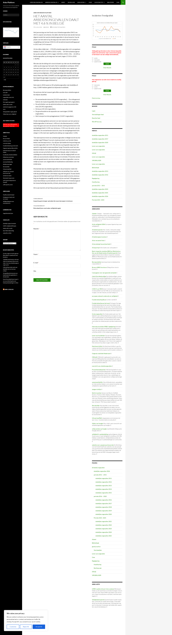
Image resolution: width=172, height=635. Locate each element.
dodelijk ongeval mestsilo (9, 223)
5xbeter (94, 213)
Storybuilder (96, 405)
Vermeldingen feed (98, 114)
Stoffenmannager (7, 164)
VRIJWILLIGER (71, 2)
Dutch (8, 47)
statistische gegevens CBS (9, 107)
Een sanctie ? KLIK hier (9, 126)
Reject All (26, 627)
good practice (98, 2)
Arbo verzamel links (98, 240)
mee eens (97, 60)
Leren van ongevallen (36, 2)
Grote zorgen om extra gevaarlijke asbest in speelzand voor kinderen (11, 255)
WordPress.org (96, 121)
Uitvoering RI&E (97, 418)
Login (93, 111)
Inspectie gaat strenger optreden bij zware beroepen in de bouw (53, 200)
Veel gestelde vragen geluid (10, 111)
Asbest (63, 2)
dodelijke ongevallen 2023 (104, 528)
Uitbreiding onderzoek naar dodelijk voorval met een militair (10, 269)
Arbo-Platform (9, 2)
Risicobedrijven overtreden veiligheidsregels (47, 207)
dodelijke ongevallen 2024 (100, 189)
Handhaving (95, 182)
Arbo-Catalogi (9, 289)
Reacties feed (96, 118)
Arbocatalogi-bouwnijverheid (101, 244)
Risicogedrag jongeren (9, 102)
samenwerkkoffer (97, 382)
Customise (13, 627)
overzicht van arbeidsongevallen (102, 366)
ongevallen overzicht (8, 97)
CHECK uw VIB (97, 289)
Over (117, 2)
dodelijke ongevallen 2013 (100, 171)
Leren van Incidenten (98, 335)
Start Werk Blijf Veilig (8, 230)
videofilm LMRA (7, 233)
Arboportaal (96, 247)
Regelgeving (81, 2)
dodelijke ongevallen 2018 (104, 507)
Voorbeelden (98, 550)
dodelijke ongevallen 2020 (100, 142)
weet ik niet (97, 61)
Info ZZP (5, 92)
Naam (35, 254)
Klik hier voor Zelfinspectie (10, 124)
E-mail (36, 263)
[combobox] (11, 15)
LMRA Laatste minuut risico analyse (103, 589)
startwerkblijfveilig (8, 162)
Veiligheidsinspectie (98, 600)
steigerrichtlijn (96, 389)
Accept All (39, 627)
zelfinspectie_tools (8, 184)
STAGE (90, 2)
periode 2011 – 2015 (98, 185)
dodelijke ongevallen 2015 (104, 493)
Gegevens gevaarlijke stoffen (10, 148)
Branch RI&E (6, 138)
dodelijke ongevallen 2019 (104, 511)
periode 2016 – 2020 (100, 496)
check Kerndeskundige (99, 276)
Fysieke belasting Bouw (99, 300)
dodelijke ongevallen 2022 (104, 525)
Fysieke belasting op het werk (101, 303)
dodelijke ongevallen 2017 (100, 139)
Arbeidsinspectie (97, 230)
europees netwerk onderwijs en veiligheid (105, 296)
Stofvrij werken (96, 393)
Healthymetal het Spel (8, 195)
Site (34, 271)
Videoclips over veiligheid (9, 114)
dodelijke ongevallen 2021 (104, 521)
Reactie (36, 229)
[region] (26, 620)
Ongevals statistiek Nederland (101, 353)
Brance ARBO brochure (99, 267)
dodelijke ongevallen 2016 (100, 175)
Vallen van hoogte (97, 423)
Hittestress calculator (8, 157)
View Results (107, 67)
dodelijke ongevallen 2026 (100, 196)
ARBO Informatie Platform (42, 12)
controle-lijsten (7, 143)
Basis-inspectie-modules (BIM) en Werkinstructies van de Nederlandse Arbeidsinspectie (106, 252)
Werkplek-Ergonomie (8, 178)
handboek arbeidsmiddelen (10, 154)
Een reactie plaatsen (58, 27)
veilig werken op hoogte (99, 429)
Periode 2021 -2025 (98, 200)
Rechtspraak (97, 568)
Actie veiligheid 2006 (98, 224)
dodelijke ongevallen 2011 (100, 135)
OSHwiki (94, 357)
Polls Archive (96, 98)
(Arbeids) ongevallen (51, 2)
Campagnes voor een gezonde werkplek (104, 273)
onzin (96, 58)
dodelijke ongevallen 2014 (104, 489)
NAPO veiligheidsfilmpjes (9, 226)
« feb (4, 79)
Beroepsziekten (96, 262)
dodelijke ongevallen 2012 (104, 482)
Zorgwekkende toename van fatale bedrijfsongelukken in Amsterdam (10, 275)
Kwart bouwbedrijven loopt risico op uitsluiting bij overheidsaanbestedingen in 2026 (11, 281)
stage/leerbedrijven (8, 213)
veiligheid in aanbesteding (100, 434)
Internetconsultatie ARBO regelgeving (103, 326)
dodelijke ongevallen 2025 (100, 193)
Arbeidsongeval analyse (99, 237)
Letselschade (6, 95)
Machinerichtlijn (97, 346)
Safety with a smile (7, 104)
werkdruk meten (7, 175)
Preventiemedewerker (99, 369)
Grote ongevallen (97, 314)
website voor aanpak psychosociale (103, 445)
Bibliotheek (110, 2)
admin (47, 27)
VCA (4, 109)
